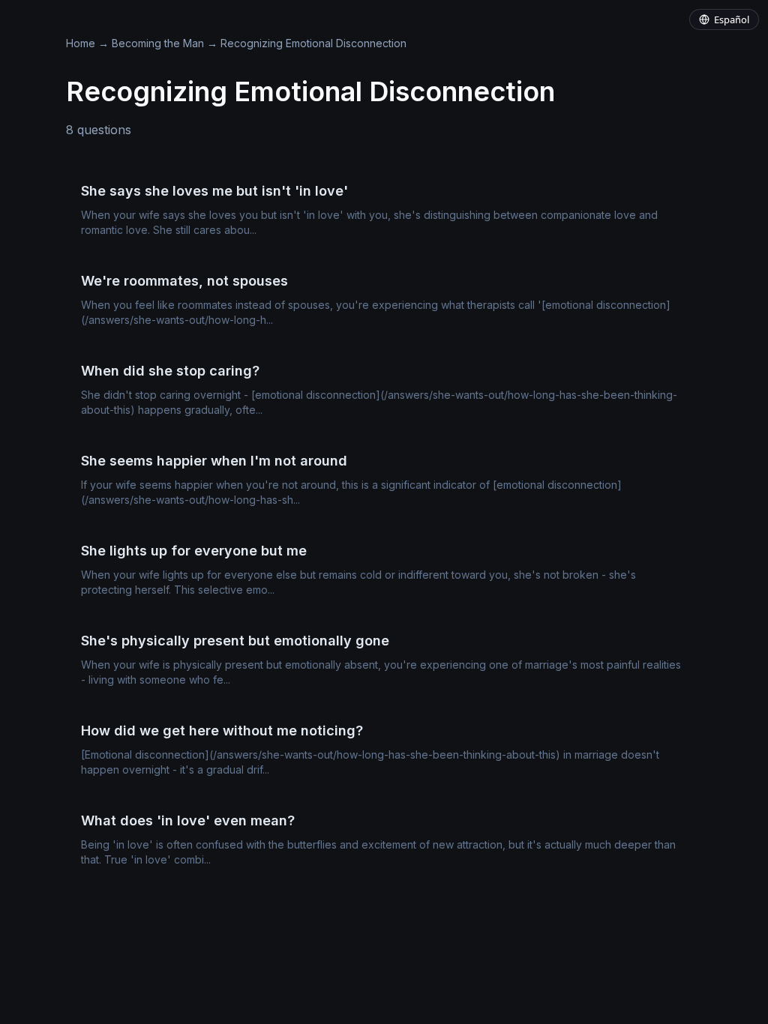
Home (80, 43)
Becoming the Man (158, 43)
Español (731, 19)
